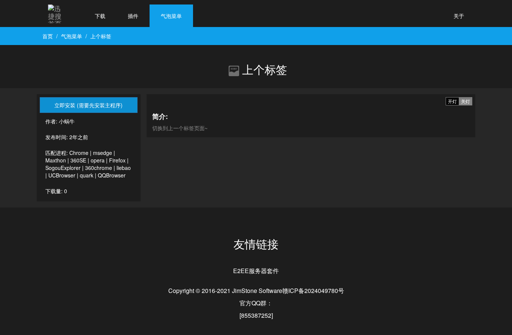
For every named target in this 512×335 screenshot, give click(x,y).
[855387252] (256, 315)
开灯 (452, 101)
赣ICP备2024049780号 (313, 290)
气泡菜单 (171, 16)
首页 (47, 36)
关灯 (465, 101)
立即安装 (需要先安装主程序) (88, 105)
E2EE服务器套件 (256, 270)
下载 (100, 16)
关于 (459, 16)
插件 (133, 16)
